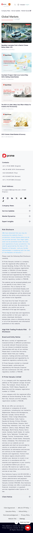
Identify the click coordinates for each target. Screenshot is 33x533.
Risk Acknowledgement (10, 515)
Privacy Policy (25, 515)
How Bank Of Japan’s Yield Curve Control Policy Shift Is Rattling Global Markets (14, 76)
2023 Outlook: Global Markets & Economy (13, 134)
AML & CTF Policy (23, 508)
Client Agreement (9, 508)
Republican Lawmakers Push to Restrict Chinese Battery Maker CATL (14, 46)
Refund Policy (23, 511)
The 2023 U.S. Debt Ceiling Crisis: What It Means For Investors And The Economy (16, 105)
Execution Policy (11, 511)
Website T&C (12, 519)
